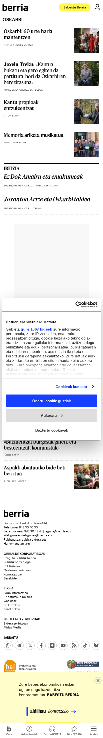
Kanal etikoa (12, 609)
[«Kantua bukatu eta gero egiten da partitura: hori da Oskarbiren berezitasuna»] (86, 73)
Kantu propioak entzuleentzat (21, 105)
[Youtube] (63, 645)
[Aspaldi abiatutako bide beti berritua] (86, 477)
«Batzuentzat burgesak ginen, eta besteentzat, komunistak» (40, 445)
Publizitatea (12, 566)
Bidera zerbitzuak (16, 623)
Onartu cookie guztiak (51, 401)
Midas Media (12, 627)
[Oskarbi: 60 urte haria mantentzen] (86, 40)
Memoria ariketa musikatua (34, 135)
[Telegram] (19, 645)
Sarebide (10, 578)
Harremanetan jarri (17, 543)
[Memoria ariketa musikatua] (86, 144)
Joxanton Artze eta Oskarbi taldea (47, 199)
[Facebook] (41, 645)
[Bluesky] (96, 645)
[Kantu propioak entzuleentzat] (86, 111)
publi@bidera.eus (34, 539)
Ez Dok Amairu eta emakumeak (43, 176)
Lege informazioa (16, 592)
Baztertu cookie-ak (51, 430)
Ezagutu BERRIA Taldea (20, 558)
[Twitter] (30, 645)
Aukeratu (49, 415)
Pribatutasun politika (18, 596)
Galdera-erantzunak (17, 570)
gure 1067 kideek (36, 329)
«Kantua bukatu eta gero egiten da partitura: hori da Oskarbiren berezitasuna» (35, 73)
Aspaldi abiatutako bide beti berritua (35, 470)
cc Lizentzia (12, 605)
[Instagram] (52, 645)
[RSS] (74, 645)
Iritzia (12, 168)
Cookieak (10, 600)
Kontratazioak (13, 574)
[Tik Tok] (85, 645)
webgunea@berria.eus (37, 535)
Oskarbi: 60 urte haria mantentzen (28, 34)
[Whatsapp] (8, 645)
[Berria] (16, 515)
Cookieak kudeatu (71, 386)
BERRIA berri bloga (17, 562)
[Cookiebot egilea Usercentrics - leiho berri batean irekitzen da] (75, 304)
